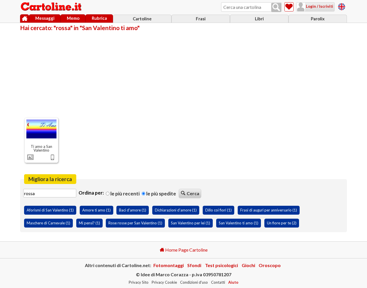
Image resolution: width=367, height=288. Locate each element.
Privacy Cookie (164, 282)
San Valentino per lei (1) (190, 223)
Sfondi (194, 265)
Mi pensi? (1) (89, 223)
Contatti (218, 282)
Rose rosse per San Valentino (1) (135, 223)
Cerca (193, 193)
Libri (259, 18)
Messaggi (44, 18)
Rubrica (99, 18)
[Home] (24, 19)
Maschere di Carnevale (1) (48, 223)
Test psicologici (221, 265)
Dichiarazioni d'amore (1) (176, 210)
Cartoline (142, 18)
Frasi (201, 18)
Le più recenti (125, 194)
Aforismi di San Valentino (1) (50, 210)
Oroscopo (270, 265)
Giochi (248, 265)
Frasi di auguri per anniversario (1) (268, 210)
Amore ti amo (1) (96, 210)
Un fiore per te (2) (281, 223)
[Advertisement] (183, 74)
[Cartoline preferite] (289, 6)
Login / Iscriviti (319, 6)
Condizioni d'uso (194, 282)
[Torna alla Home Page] (51, 6)
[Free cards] (341, 6)
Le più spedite (160, 194)
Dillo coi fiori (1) (218, 210)
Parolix (318, 18)
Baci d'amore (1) (132, 210)
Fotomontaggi (168, 265)
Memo (73, 18)
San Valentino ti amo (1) (238, 223)
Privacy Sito (139, 282)
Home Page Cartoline (186, 249)
